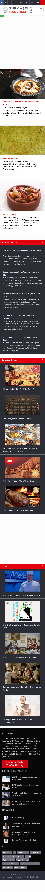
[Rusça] (32, 2)
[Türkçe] (20, 2)
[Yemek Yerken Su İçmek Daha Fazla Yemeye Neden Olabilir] (6, 803)
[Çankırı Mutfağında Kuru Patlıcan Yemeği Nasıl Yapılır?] (22, 84)
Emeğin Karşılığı (18, 817)
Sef (22, 856)
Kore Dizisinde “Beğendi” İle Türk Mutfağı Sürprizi (22, 595)
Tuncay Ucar (35, 852)
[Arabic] (37, 2)
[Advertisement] (22, 44)
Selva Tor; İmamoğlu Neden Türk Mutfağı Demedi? (22, 657)
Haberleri (11, 360)
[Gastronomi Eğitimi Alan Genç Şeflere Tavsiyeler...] (6, 825)
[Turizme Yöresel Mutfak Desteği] (6, 841)
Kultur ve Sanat (8, 860)
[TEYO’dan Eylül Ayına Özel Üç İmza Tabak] (6, 787)
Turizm (28, 856)
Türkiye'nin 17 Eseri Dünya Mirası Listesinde (20, 481)
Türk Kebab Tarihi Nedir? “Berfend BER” (18, 510)
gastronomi (7, 852)
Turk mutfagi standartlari (30, 864)
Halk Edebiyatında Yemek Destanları (17, 418)
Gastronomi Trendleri (11, 864)
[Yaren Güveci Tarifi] (22, 196)
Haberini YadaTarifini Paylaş (14, 763)
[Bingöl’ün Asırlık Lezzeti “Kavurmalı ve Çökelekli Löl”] (6, 795)
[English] (26, 2)
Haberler (9, 242)
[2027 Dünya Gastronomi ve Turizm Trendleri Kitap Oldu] (6, 779)
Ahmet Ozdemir (13, 856)
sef (14, 852)
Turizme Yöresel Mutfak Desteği (24, 840)
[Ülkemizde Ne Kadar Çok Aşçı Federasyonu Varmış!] (6, 833)
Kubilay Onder (23, 852)
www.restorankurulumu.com (12, 877)
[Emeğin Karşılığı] (6, 818)
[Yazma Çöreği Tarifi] (22, 140)
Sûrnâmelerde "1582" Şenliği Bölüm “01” (18, 389)
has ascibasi (7, 867)
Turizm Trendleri (22, 860)
